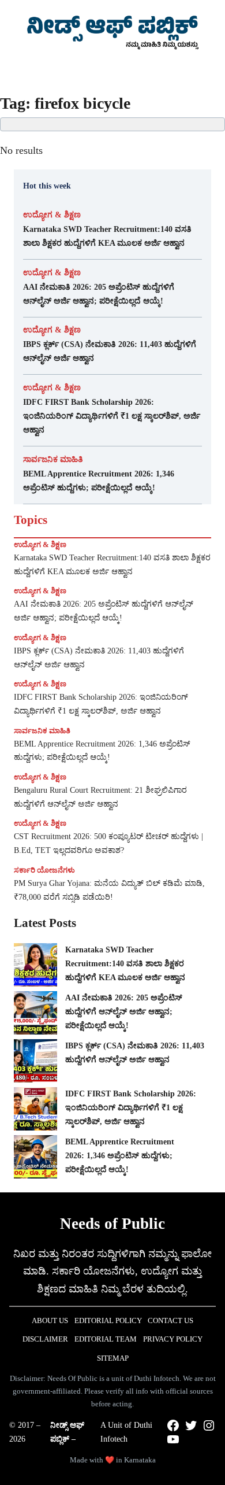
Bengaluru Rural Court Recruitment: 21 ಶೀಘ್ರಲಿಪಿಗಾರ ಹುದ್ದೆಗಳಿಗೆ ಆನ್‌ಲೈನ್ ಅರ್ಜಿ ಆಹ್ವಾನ (100, 797)
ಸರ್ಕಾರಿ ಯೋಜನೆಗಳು (44, 870)
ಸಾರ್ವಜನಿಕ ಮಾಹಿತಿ (53, 459)
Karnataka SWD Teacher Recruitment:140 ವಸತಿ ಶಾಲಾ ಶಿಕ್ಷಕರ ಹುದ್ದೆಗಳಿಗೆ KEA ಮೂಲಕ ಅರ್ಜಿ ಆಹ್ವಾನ (107, 236)
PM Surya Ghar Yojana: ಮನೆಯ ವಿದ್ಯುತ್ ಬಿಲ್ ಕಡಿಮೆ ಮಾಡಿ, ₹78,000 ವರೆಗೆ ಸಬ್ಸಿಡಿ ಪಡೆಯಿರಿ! (109, 890)
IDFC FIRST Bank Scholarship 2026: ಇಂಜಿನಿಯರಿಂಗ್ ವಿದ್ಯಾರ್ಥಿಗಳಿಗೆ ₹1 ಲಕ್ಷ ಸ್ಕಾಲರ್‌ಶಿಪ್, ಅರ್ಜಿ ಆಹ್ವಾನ (111, 415)
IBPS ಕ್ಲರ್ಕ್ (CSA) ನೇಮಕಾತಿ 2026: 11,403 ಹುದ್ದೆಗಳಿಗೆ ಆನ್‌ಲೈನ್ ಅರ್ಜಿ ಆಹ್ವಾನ (109, 351)
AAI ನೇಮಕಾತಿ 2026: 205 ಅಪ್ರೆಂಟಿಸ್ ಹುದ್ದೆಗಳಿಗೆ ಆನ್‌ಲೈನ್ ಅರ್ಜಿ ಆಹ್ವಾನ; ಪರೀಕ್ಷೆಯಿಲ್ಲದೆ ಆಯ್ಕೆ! (98, 293)
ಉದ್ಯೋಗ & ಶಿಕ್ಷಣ (52, 214)
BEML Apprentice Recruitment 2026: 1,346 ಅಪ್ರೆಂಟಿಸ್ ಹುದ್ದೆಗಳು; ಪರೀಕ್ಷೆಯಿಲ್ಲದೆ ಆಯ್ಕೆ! (98, 480)
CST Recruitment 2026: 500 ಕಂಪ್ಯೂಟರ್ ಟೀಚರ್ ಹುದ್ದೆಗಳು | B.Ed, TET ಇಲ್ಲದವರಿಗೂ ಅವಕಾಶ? (108, 843)
